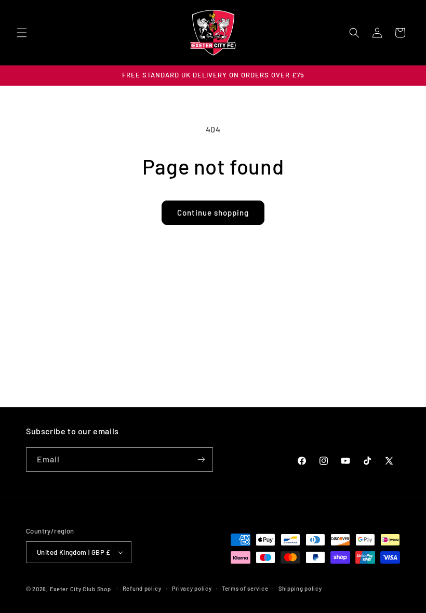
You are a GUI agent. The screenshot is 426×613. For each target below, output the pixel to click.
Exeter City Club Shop (80, 588)
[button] (21, 32)
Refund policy (142, 588)
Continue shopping (213, 212)
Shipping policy (300, 588)
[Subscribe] (201, 459)
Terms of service (245, 588)
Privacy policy (192, 588)
